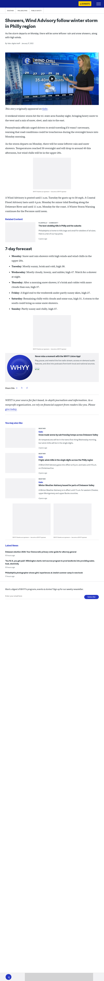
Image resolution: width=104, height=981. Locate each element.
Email (26, 387)
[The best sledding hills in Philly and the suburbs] (20, 234)
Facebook (16, 387)
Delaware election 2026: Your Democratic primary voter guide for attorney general (40, 551)
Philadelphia (22, 11)
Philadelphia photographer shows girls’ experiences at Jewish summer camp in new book (44, 572)
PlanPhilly (43, 223)
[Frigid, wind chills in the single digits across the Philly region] (20, 464)
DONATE (86, 3)
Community (53, 223)
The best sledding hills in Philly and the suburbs (60, 225)
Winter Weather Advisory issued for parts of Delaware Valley (66, 485)
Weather (10, 11)
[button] (8, 977)
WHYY (9, 4)
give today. (11, 409)
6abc (45, 108)
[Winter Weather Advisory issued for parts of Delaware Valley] (20, 490)
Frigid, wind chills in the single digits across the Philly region (66, 459)
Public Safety (36, 11)
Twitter (21, 387)
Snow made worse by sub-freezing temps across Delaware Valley (68, 434)
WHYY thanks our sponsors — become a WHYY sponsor (49, 191)
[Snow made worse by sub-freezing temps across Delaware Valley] (20, 439)
